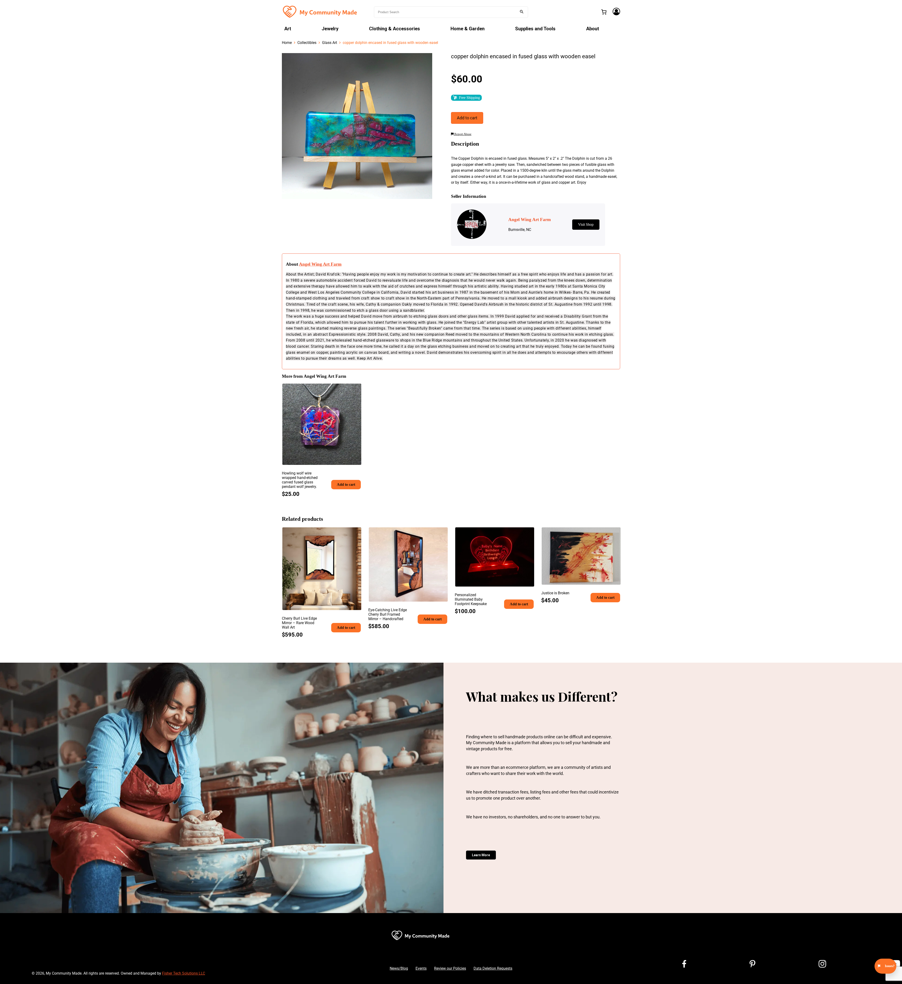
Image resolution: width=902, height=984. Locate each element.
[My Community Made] (320, 12)
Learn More (481, 855)
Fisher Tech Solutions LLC (183, 973)
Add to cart (467, 117)
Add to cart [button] (346, 484)
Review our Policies (450, 968)
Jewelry (330, 28)
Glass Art (329, 42)
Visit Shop (586, 224)
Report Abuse (462, 134)
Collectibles (306, 42)
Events (421, 968)
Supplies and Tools (535, 28)
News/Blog (399, 968)
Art (287, 28)
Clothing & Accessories (394, 28)
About (592, 28)
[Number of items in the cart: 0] (604, 12)
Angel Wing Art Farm (320, 264)
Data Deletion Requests (493, 968)
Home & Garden (468, 28)
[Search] (522, 12)
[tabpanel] (357, 126)
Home (287, 42)
